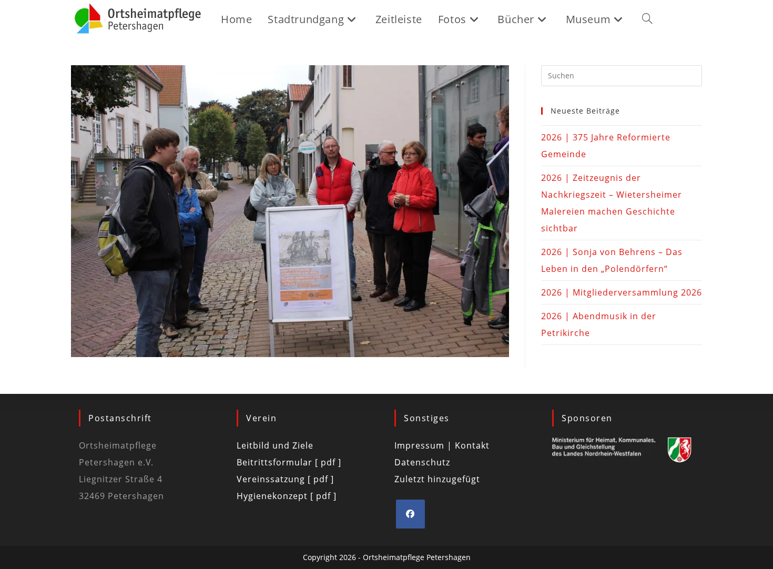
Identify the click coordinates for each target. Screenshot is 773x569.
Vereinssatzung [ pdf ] (285, 479)
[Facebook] (410, 514)
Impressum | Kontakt (442, 445)
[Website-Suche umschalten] (647, 19)
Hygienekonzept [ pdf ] (287, 496)
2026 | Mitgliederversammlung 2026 (621, 292)
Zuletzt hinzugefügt (437, 479)
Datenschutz (422, 462)
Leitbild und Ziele (275, 445)
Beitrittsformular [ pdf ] (289, 462)
